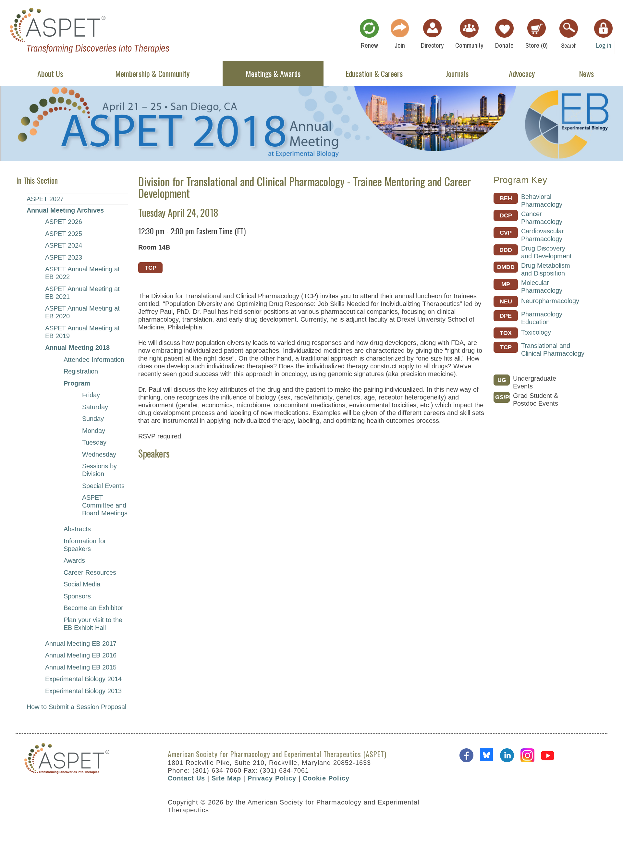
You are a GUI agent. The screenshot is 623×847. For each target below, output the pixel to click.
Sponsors (77, 596)
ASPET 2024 (63, 245)
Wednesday (99, 454)
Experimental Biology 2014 (83, 678)
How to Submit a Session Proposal (76, 706)
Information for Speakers (85, 544)
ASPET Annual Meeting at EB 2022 (82, 272)
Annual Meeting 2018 (77, 347)
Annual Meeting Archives (65, 210)
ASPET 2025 (63, 233)
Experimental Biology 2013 (83, 690)
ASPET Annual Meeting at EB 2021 (82, 292)
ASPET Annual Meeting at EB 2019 (82, 332)
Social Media (82, 584)
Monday (93, 430)
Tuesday (94, 442)
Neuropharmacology (550, 300)
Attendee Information (94, 359)
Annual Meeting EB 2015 (80, 667)
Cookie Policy (326, 778)
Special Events (103, 485)
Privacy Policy (272, 778)
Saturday (95, 407)
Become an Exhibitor (93, 607)
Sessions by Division (99, 469)
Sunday (93, 418)
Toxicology (536, 332)
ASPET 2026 (63, 221)
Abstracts (77, 529)
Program (77, 383)
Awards (74, 560)
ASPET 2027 (45, 199)
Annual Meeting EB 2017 (80, 643)
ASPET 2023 (63, 257)
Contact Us (186, 778)
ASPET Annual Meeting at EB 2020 (82, 312)
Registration (81, 371)
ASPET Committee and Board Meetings (105, 505)
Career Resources (90, 572)
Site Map (226, 778)
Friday (91, 395)
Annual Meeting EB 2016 (80, 655)
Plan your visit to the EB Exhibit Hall (93, 623)
